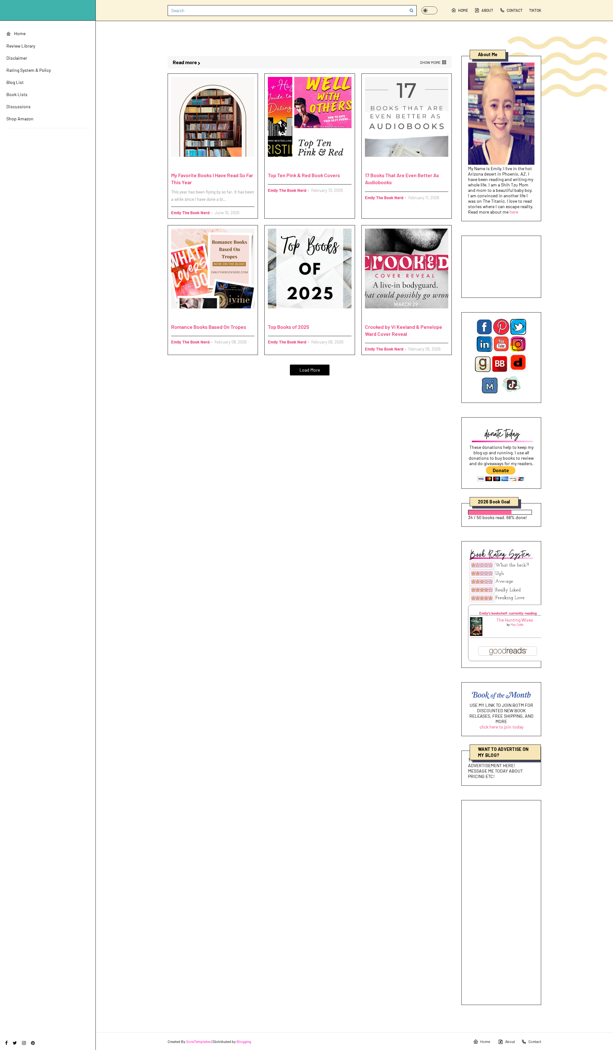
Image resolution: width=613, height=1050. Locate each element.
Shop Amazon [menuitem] (20, 118)
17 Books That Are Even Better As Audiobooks (402, 178)
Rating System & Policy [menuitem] (28, 70)
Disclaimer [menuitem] (16, 58)
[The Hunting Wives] (476, 634)
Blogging (244, 1041)
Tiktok (535, 10)
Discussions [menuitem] (18, 106)
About (487, 10)
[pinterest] (33, 1043)
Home (463, 10)
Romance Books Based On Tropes (208, 327)
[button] (429, 10)
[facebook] (6, 1043)
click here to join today (501, 726)
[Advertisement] (501, 902)
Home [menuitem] (20, 33)
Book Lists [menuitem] (16, 94)
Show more (430, 62)
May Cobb (517, 624)
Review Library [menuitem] (20, 46)
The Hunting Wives (514, 620)
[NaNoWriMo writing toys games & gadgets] (501, 512)
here (514, 212)
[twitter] (15, 1043)
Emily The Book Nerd (190, 212)
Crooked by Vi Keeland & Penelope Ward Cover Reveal (403, 330)
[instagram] (24, 1043)
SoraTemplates (198, 1041)
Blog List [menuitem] (15, 82)
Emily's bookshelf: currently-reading (508, 613)
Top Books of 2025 (288, 327)
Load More (309, 370)
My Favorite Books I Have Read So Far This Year (212, 178)
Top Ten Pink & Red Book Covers (304, 175)
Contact (515, 10)
